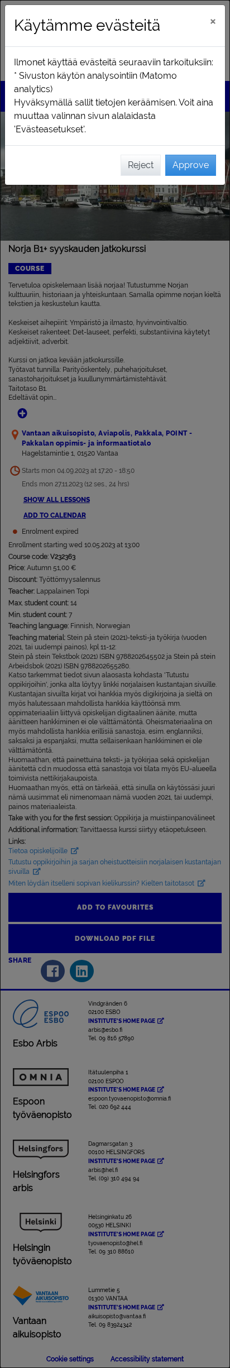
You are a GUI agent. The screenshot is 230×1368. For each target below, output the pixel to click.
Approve (190, 165)
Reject (141, 165)
